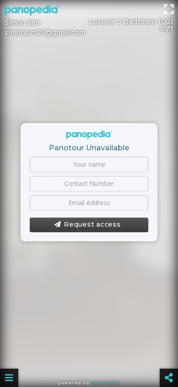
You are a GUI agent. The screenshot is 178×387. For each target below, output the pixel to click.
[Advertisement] (89, 11)
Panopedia (105, 383)
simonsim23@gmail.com (45, 32)
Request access (92, 224)
